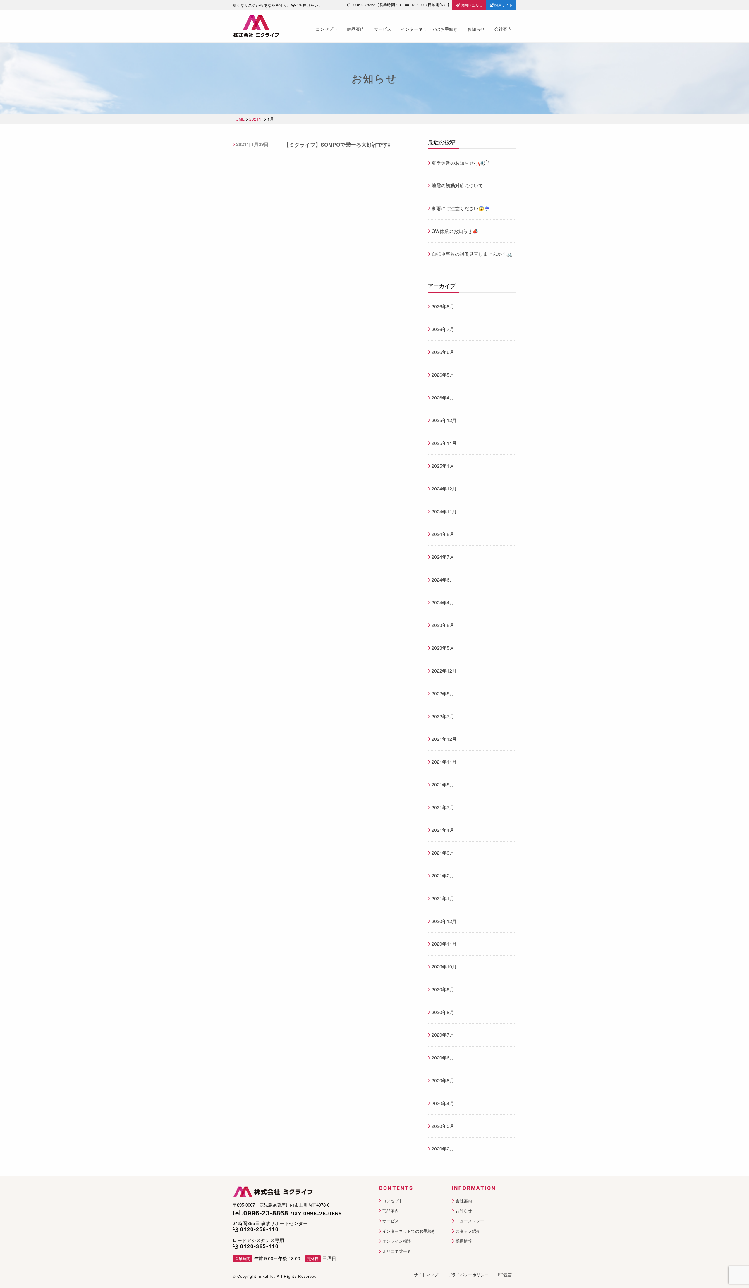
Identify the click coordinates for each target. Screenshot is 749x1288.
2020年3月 (443, 1126)
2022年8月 (443, 693)
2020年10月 (444, 966)
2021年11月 (444, 761)
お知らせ (476, 29)
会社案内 (503, 29)
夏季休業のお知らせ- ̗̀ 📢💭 (460, 163)
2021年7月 (443, 807)
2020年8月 (443, 1012)
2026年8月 (443, 306)
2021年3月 (443, 852)
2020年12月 (444, 921)
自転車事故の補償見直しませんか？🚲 (472, 254)
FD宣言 (505, 1274)
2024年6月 (443, 579)
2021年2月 (443, 875)
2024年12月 (444, 488)
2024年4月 (443, 602)
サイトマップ (426, 1274)
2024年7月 (443, 556)
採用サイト (503, 4)
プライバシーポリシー (468, 1274)
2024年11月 (444, 511)
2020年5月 (443, 1080)
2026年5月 (443, 374)
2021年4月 (443, 829)
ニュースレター (470, 1221)
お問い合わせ (471, 4)
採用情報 (464, 1241)
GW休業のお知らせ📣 (455, 231)
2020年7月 (443, 1034)
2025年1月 (443, 465)
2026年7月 (443, 329)
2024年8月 (443, 534)
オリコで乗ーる (396, 1251)
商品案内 (356, 29)
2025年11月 (444, 443)
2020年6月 (443, 1057)
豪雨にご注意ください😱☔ (461, 208)
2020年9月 (443, 989)
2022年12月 (444, 670)
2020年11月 (444, 943)
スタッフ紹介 (468, 1231)
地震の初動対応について (457, 185)
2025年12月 (444, 420)
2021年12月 (444, 738)
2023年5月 (443, 647)
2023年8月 (443, 625)
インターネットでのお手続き (429, 29)
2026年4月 (443, 397)
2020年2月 (443, 1148)
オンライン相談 (396, 1241)
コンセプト (327, 29)
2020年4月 (443, 1103)
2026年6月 (443, 352)
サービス (382, 29)
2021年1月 (443, 898)
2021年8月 (443, 784)
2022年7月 (443, 716)
